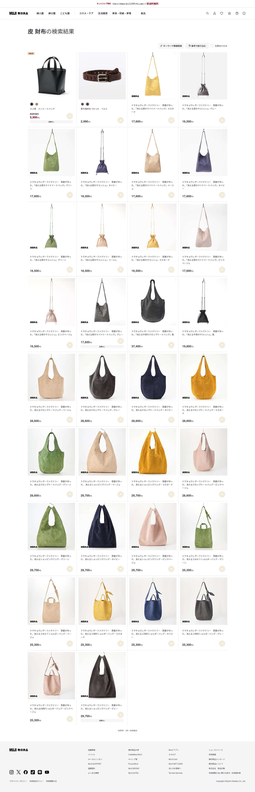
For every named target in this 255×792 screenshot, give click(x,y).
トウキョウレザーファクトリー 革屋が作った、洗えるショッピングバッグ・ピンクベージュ (152, 559)
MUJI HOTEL (133, 773)
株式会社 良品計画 (217, 768)
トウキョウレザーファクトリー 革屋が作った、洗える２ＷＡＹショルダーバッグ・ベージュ (50, 634)
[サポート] (244, 13)
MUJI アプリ (174, 750)
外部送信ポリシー (37, 781)
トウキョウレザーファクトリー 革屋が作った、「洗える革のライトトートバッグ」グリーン (51, 185)
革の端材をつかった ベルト (94, 108)
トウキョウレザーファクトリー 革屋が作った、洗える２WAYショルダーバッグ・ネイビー (152, 634)
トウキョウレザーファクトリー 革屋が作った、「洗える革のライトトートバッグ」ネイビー (203, 185)
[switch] (70, 116)
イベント (91, 754)
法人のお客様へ (175, 768)
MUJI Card (173, 759)
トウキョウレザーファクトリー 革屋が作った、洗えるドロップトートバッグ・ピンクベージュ (203, 484)
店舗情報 (91, 750)
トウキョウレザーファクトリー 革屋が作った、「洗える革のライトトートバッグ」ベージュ (152, 185)
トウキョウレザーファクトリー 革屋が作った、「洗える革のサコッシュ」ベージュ (101, 258)
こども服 (65, 13)
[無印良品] (18, 749)
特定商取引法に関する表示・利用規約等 (225, 773)
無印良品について (216, 763)
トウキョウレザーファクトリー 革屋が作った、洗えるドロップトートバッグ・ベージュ (50, 408)
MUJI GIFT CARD (176, 763)
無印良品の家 (133, 750)
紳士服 (51, 13)
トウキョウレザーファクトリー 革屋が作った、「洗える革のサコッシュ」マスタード (152, 258)
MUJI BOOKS (133, 768)
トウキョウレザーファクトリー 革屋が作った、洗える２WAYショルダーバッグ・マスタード (101, 634)
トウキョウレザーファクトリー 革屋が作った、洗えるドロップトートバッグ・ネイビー (152, 408)
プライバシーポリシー (18, 781)
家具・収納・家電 (121, 13)
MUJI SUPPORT (94, 763)
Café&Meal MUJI (135, 754)
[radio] (31, 104)
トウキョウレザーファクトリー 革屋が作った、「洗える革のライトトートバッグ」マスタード (152, 108)
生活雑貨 (103, 13)
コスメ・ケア (86, 13)
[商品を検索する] (207, 13)
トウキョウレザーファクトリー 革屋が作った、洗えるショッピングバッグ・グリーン (50, 557)
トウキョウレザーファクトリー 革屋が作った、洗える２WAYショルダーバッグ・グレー (203, 632)
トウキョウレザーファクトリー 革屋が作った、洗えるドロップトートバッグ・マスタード (203, 410)
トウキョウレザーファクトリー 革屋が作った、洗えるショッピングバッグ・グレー (101, 707)
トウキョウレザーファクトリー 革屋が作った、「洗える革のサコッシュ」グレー (202, 107)
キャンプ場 (132, 759)
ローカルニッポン (95, 759)
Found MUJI (133, 763)
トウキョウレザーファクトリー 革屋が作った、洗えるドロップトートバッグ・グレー (101, 408)
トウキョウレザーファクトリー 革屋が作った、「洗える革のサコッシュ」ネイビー (101, 183)
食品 (143, 13)
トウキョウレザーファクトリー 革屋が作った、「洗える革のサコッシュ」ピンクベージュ (51, 333)
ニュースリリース (216, 750)
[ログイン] (214, 13)
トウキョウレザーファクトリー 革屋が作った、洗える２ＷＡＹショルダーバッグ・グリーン (203, 559)
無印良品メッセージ (217, 759)
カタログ (172, 754)
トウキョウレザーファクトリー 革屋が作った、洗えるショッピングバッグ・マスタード (152, 483)
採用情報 (212, 754)
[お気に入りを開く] (221, 13)
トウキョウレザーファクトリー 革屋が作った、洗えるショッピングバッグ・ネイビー (101, 557)
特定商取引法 (51, 781)
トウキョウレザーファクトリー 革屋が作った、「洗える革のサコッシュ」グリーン (50, 258)
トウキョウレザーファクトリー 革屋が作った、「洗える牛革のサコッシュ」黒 (202, 333)
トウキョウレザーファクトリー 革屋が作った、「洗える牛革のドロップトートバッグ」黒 (152, 333)
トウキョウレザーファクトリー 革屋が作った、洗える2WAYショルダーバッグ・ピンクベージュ (51, 708)
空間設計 (91, 768)
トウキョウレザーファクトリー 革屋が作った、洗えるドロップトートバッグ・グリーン (50, 483)
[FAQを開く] (237, 13)
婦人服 (40, 13)
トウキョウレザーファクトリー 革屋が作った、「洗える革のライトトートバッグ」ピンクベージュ (203, 260)
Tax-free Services (176, 773)
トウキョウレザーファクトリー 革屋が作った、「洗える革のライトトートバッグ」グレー (102, 333)
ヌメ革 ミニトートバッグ (42, 108)
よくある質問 (93, 773)
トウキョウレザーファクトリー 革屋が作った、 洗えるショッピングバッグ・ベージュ (101, 483)
